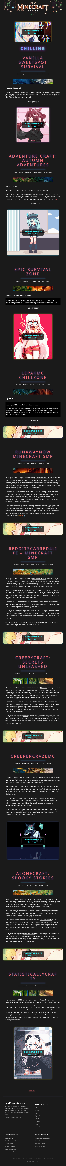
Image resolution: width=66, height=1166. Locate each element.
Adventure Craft (12, 186)
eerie (23, 673)
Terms (37, 1161)
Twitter (13, 1117)
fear (28, 463)
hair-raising (29, 885)
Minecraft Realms (40, 1143)
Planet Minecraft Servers (12, 1141)
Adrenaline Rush (21, 463)
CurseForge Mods (10, 1149)
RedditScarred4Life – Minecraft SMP (33, 553)
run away (41, 463)
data (32, 986)
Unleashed (48, 673)
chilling (21, 172)
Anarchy (37, 1118)
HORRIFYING (25, 763)
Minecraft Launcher (40, 1141)
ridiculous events (46, 920)
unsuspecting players (42, 695)
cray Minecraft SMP (43, 478)
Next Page (33, 1091)
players (27, 1000)
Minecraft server (29, 934)
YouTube (18, 1117)
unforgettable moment (47, 564)
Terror (47, 463)
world (50, 497)
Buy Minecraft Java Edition (42, 1138)
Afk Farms (18, 384)
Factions (37, 1121)
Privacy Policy (31, 1161)
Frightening (34, 463)
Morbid (42, 763)
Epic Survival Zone (33, 271)
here (55, 199)
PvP (36, 1113)
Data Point (37, 986)
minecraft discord (37, 172)
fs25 (27, 74)
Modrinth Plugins (10, 1146)
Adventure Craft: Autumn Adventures (33, 160)
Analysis (21, 986)
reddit (37, 564)
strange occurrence (38, 673)
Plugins (40, 74)
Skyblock (37, 1116)
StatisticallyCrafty (33, 976)
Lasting (22, 564)
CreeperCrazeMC (33, 756)
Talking (48, 384)
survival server (40, 384)
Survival (46, 74)
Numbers (45, 986)
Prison (36, 1124)
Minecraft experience (30, 405)
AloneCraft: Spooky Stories (33, 875)
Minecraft (25, 281)
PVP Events (41, 281)
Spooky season (48, 172)
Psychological (30, 564)
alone (19, 885)
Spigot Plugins (9, 1143)
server (10, 199)
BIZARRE (17, 673)
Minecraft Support (40, 1146)
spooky (29, 673)
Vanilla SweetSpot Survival (33, 62)
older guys (33, 74)
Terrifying (48, 763)
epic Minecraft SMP (39, 579)
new (13, 295)
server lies (45, 798)
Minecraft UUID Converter (13, 1152)
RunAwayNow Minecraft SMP (33, 454)
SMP (36, 1107)
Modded (37, 1127)
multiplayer (33, 281)
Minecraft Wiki (9, 1138)
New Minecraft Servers (15, 1103)
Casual (15, 172)
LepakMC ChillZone (33, 375)
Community (21, 74)
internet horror (34, 763)
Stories (46, 885)
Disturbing (16, 564)
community (21, 97)
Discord (7, 1117)
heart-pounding (39, 885)
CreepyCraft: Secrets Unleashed (33, 662)
